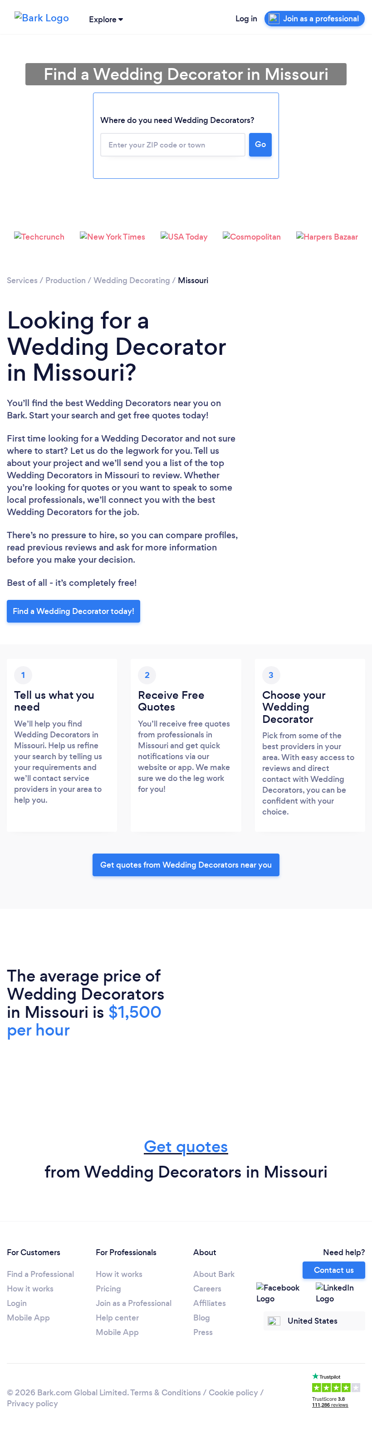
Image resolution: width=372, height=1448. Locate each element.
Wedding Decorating (131, 280)
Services (22, 280)
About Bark (214, 1274)
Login (17, 1303)
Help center (117, 1317)
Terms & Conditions (165, 1392)
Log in (246, 18)
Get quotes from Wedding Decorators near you (186, 864)
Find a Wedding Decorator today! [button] (73, 611)
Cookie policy (233, 1392)
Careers (207, 1288)
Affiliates (209, 1303)
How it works (30, 1288)
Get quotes (186, 1146)
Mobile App (28, 1317)
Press (203, 1332)
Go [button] (260, 144)
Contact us (334, 1270)
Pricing (108, 1288)
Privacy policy (32, 1403)
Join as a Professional (133, 1303)
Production (65, 280)
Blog (201, 1317)
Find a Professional (40, 1274)
